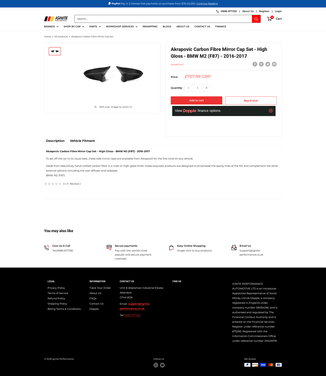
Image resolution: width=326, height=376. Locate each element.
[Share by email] (274, 64)
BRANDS (49, 26)
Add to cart (196, 100)
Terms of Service (58, 293)
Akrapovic (177, 64)
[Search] (256, 19)
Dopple (94, 309)
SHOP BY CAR (72, 26)
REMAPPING (150, 26)
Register (264, 11)
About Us (248, 11)
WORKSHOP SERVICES (120, 26)
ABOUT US (182, 26)
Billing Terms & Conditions (64, 309)
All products (61, 36)
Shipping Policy (57, 303)
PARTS (93, 26)
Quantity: (177, 87)
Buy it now (251, 100)
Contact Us (96, 303)
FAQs (92, 298)
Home (47, 36)
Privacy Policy (56, 287)
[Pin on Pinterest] (261, 64)
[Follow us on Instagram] (155, 365)
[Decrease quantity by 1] (188, 87)
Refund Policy (56, 298)
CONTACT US (202, 26)
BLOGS (167, 26)
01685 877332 (229, 11)
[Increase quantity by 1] (206, 87)
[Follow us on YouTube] (162, 365)
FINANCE (220, 26)
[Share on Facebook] (254, 64)
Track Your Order (100, 287)
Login (278, 11)
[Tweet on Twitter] (267, 64)
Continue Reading (207, 3)
